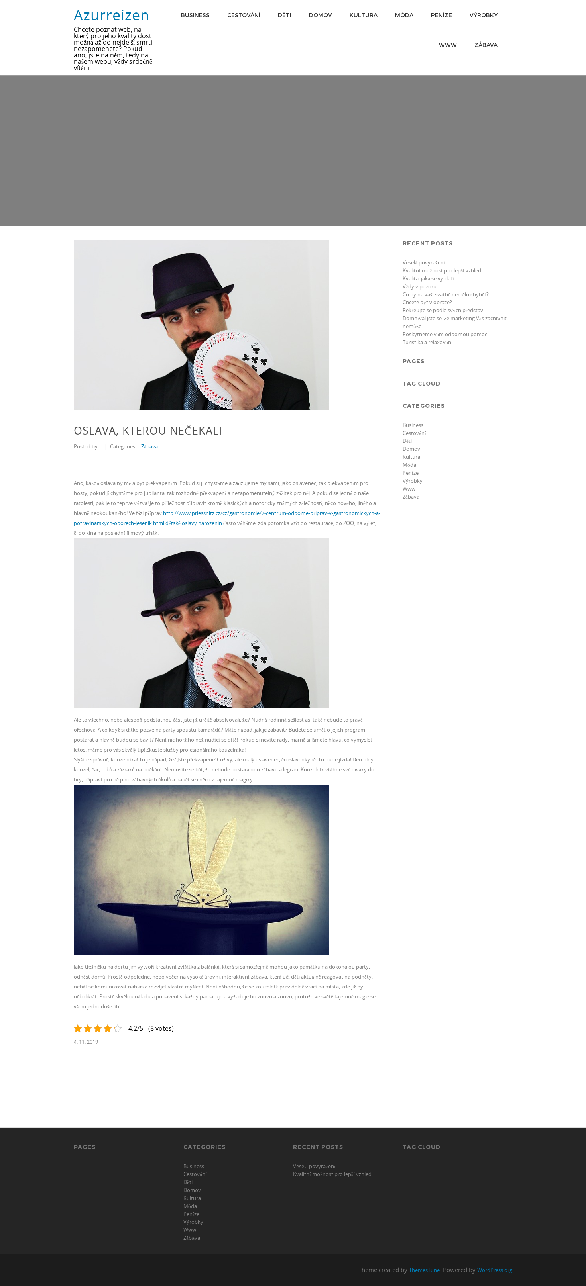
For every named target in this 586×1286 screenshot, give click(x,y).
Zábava (486, 44)
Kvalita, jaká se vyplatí (428, 278)
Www (448, 44)
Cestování (243, 15)
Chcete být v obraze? (427, 302)
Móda (404, 15)
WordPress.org (494, 1270)
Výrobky (484, 15)
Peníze (441, 15)
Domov (320, 15)
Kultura (364, 15)
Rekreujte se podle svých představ (443, 310)
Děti (284, 15)
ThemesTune (424, 1270)
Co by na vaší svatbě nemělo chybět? (446, 294)
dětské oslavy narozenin (193, 523)
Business (195, 15)
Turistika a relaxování (428, 342)
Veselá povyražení (424, 262)
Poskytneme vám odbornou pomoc (445, 334)
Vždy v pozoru (420, 286)
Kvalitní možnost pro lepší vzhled (442, 270)
